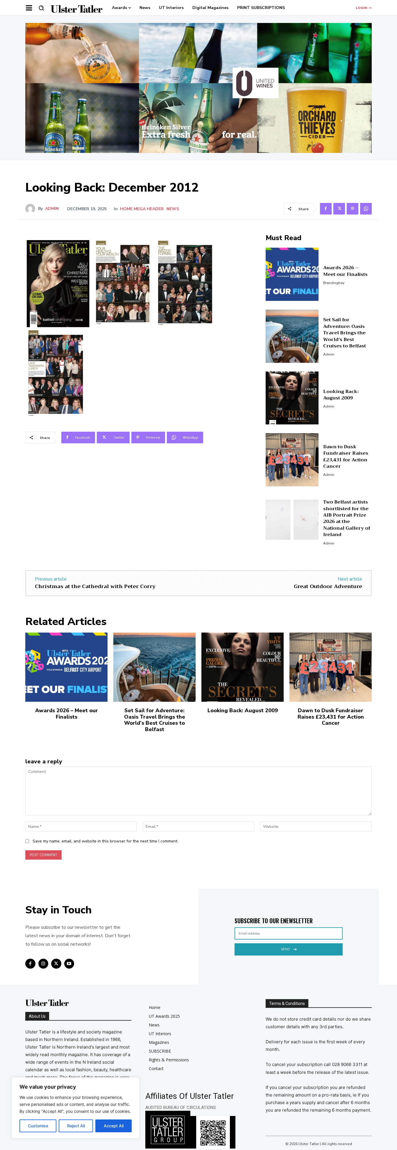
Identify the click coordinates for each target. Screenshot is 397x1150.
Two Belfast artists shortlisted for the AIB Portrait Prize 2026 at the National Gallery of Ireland (346, 518)
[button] (41, 8)
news (173, 209)
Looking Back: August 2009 (341, 395)
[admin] (31, 209)
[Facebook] (326, 209)
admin (52, 209)
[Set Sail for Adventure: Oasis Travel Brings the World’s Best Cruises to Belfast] (292, 336)
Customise (38, 1125)
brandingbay (333, 283)
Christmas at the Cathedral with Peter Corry (95, 586)
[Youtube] (69, 964)
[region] (76, 1107)
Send (285, 949)
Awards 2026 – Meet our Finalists (345, 271)
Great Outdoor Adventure (328, 586)
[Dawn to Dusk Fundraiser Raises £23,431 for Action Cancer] (292, 459)
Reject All (76, 1125)
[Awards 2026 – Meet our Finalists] (292, 274)
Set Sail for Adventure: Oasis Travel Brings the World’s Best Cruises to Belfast (344, 333)
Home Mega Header (142, 209)
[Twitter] (339, 209)
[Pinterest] (352, 209)
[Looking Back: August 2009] (292, 398)
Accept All (114, 1125)
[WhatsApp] (366, 209)
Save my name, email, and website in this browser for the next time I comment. (105, 841)
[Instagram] (43, 964)
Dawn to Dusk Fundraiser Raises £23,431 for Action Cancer (345, 456)
